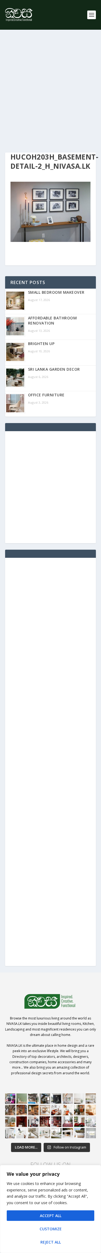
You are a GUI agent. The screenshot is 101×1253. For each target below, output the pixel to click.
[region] (50, 1209)
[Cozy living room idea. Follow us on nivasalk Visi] (45, 1133)
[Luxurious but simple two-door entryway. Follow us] (56, 1133)
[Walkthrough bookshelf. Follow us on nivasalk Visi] (10, 1110)
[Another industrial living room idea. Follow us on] (56, 1110)
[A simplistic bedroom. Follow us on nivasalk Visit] (91, 1110)
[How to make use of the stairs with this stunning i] (45, 1098)
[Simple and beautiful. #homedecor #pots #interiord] (21, 1098)
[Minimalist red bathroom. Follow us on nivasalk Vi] (21, 1121)
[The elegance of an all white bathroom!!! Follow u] (91, 1133)
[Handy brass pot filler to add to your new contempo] (79, 1098)
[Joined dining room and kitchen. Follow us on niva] (45, 1110)
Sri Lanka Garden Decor (54, 369)
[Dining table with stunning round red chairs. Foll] (33, 1121)
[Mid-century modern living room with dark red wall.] (56, 1121)
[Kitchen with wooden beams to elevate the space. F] (91, 1098)
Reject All (50, 1242)
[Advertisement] (50, 91)
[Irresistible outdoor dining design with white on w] (67, 1133)
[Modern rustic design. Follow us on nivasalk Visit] (33, 1133)
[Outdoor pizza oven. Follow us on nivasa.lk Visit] (33, 1098)
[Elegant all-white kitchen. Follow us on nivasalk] (21, 1133)
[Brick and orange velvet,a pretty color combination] (79, 1110)
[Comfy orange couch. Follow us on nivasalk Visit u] (10, 1121)
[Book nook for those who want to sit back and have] (67, 1098)
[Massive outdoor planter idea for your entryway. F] (56, 1098)
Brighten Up (41, 343)
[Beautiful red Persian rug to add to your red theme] (67, 1121)
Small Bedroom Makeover (56, 292)
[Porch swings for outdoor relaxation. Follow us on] (10, 1133)
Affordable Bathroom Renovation (52, 320)
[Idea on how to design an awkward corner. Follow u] (67, 1110)
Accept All (50, 1215)
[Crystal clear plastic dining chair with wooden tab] (21, 1110)
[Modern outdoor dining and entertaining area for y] (79, 1133)
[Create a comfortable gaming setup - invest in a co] (10, 1098)
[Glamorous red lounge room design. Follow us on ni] (79, 1121)
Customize (51, 1228)
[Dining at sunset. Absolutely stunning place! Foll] (33, 1110)
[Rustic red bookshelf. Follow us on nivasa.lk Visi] (45, 1121)
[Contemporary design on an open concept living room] (91, 1121)
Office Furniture (46, 394)
